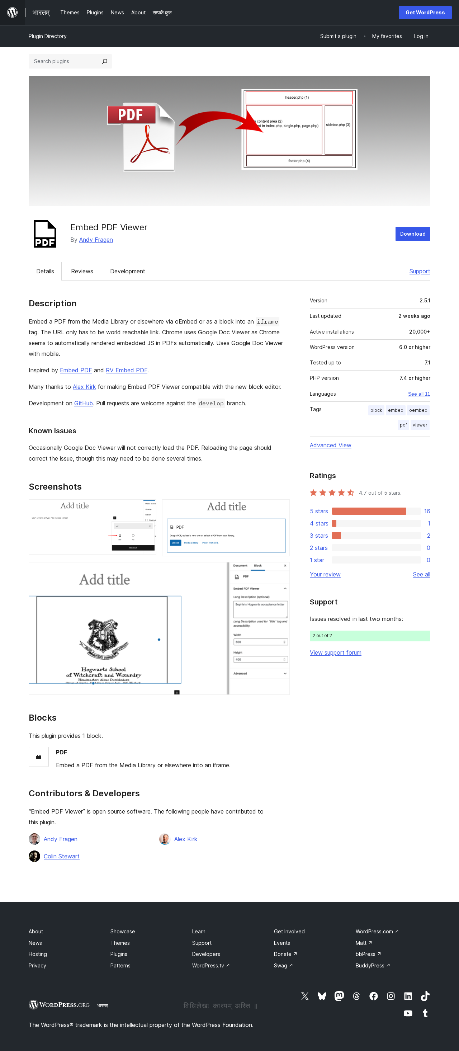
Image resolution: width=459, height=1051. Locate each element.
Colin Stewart (62, 856)
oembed (418, 410)
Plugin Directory (48, 36)
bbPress (369, 954)
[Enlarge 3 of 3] (280, 571)
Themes (120, 943)
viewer (420, 425)
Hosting (38, 954)
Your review (325, 574)
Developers (206, 954)
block (376, 410)
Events (282, 943)
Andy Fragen (96, 239)
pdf (403, 425)
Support (420, 271)
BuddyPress (373, 965)
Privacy (37, 965)
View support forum (335, 652)
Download (413, 234)
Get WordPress (425, 12)
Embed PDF (76, 370)
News (35, 943)
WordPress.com (377, 931)
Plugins (118, 954)
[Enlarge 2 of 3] (280, 509)
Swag (283, 965)
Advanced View (330, 445)
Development (127, 271)
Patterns (120, 965)
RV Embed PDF (126, 370)
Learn (198, 931)
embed (395, 410)
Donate (286, 954)
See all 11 (419, 394)
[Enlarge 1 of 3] (146, 509)
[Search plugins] (105, 61)
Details (45, 271)
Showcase (122, 931)
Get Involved (289, 931)
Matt (364, 943)
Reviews (82, 271)
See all (421, 574)
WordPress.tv (211, 965)
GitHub (83, 403)
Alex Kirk (84, 386)
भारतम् (102, 1005)
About (36, 931)
